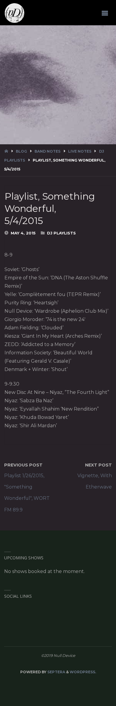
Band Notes (47, 151)
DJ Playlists (61, 233)
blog (21, 151)
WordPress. (83, 672)
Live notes (79, 151)
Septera (55, 672)
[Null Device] (14, 12)
